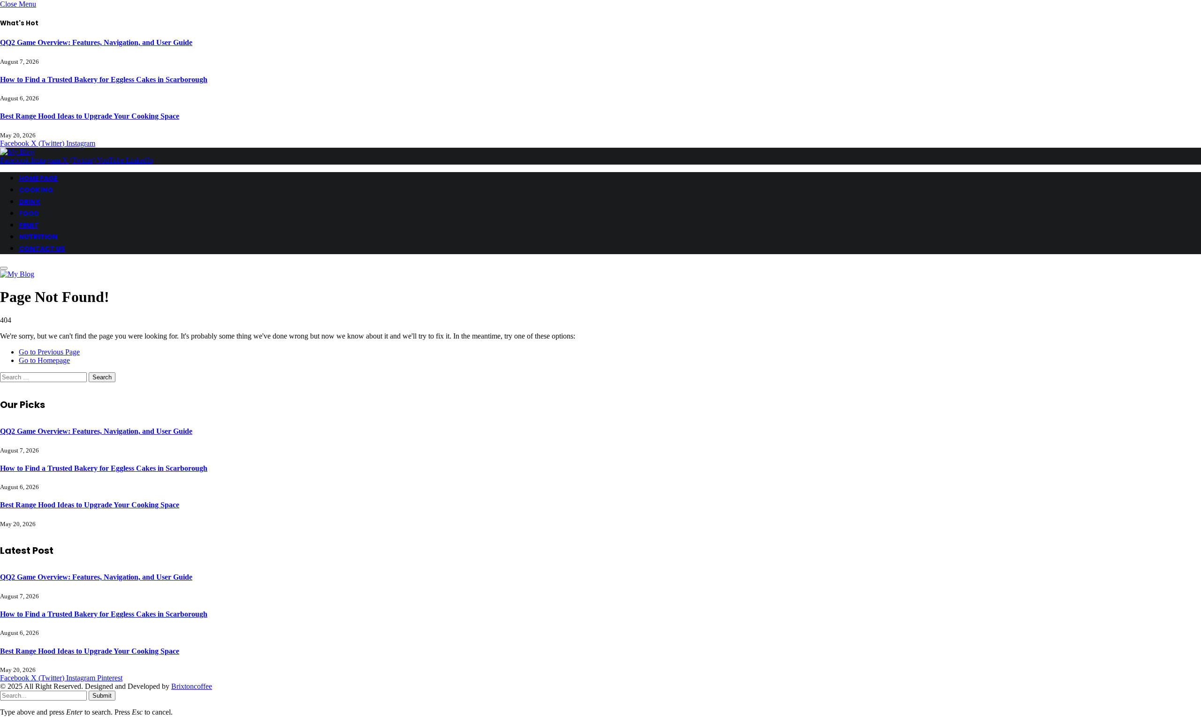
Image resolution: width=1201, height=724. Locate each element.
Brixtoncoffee (191, 686)
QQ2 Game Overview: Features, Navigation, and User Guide (96, 42)
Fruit (28, 225)
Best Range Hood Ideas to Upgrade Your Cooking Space (89, 116)
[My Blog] (17, 152)
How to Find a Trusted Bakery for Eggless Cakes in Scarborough (103, 79)
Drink (29, 201)
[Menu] (4, 268)
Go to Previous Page (49, 352)
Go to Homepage (44, 360)
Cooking (36, 190)
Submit (102, 695)
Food (29, 213)
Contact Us (42, 248)
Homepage (38, 178)
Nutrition (38, 236)
